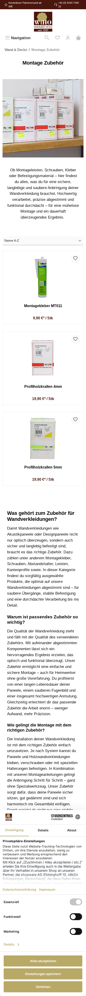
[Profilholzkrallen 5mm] (43, 438)
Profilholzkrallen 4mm (43, 386)
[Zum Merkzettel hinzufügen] (75, 258)
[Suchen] (47, 38)
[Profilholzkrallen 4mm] (43, 358)
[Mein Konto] (68, 38)
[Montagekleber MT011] (43, 277)
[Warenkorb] (78, 38)
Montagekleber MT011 (43, 306)
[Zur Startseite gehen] (43, 22)
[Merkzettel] (57, 38)
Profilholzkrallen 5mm (43, 467)
